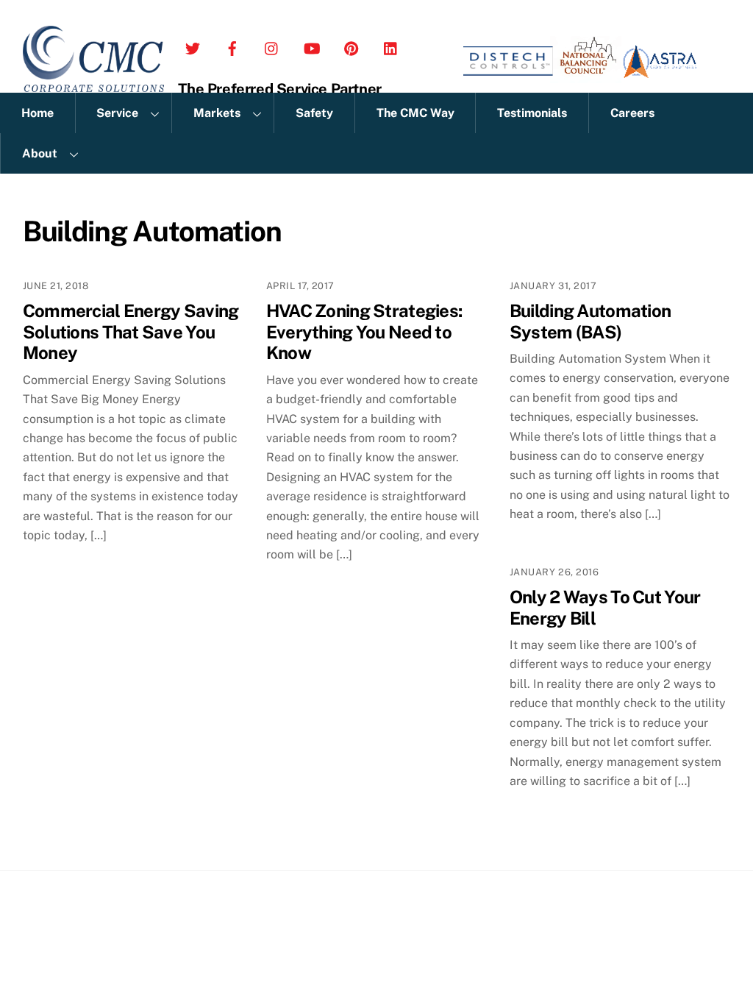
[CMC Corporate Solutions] (94, 84)
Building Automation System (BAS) (590, 321)
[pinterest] (351, 44)
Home (37, 113)
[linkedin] (391, 44)
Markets (216, 113)
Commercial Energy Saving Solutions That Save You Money (131, 331)
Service (117, 113)
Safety (314, 113)
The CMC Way (415, 113)
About (39, 153)
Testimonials (532, 113)
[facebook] (232, 44)
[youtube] (311, 44)
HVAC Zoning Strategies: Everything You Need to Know (364, 331)
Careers (632, 113)
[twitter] (192, 44)
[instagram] (272, 44)
